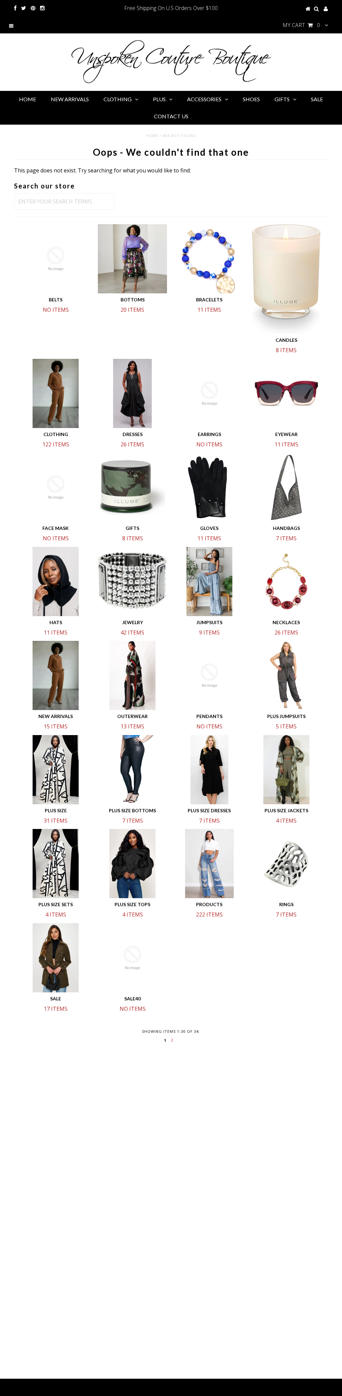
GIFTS (282, 99)
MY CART (301, 25)
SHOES (251, 99)
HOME (27, 99)
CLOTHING (118, 99)
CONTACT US (171, 116)
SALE (317, 99)
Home (152, 135)
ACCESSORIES (204, 99)
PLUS (159, 99)
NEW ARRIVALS (70, 99)
